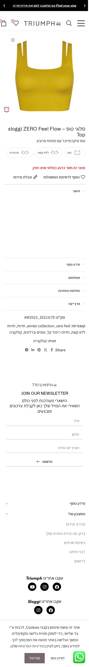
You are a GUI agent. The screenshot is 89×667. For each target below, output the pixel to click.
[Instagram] (44, 587)
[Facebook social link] (52, 350)
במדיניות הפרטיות (32, 646)
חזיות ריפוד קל (58, 332)
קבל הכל (34, 658)
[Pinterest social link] (39, 350)
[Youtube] (32, 587)
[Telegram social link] (26, 350)
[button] (85, 5)
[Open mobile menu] (81, 23)
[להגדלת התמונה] (13, 40)
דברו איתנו (77, 551)
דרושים (79, 561)
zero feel (63, 325)
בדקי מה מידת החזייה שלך (65, 533)
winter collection (40, 325)
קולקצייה (40, 340)
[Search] (69, 23)
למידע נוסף (57, 658)
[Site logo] (42, 23)
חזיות (21, 325)
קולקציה (15, 332)
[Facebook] (57, 587)
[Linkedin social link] (33, 350)
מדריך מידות (75, 524)
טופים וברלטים (34, 332)
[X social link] (45, 350)
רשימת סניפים (74, 542)
